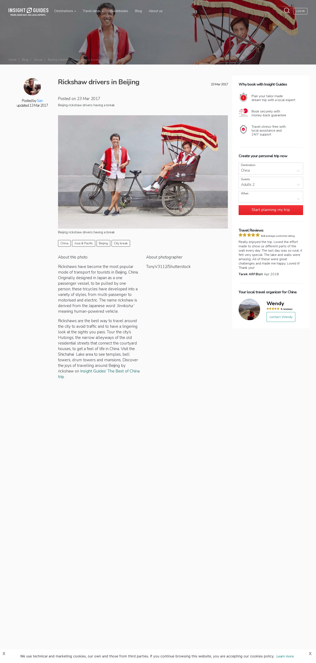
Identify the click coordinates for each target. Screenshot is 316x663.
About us (156, 11)
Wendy (275, 303)
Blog (138, 11)
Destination (248, 165)
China (64, 243)
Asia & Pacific (83, 243)
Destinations (64, 11)
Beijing (103, 243)
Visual (38, 60)
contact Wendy (281, 317)
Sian (40, 100)
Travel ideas (92, 11)
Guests (245, 179)
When (245, 193)
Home (13, 60)
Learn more (285, 656)
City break (121, 243)
